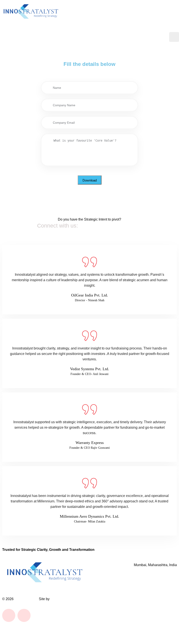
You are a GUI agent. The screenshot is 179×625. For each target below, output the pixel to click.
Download (90, 180)
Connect (156, 37)
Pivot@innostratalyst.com (110, 226)
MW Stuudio (59, 599)
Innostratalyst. (26, 599)
